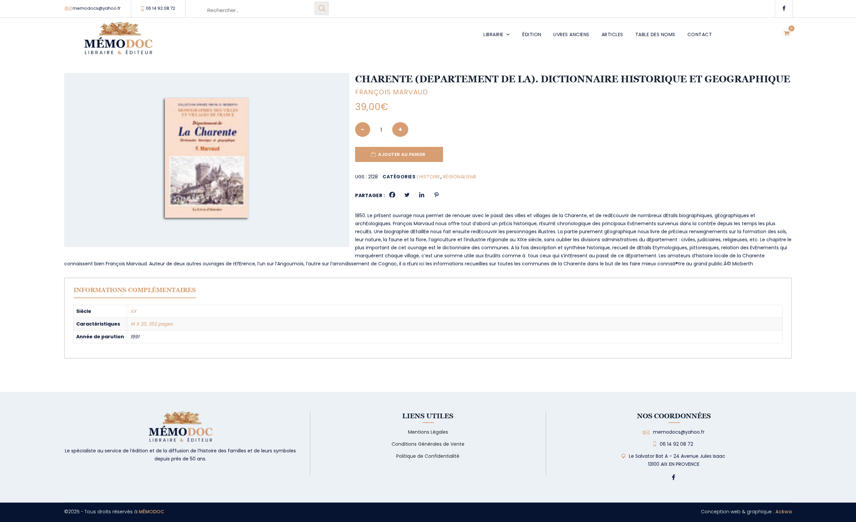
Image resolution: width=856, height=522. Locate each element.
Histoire (429, 176)
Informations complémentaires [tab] (135, 289)
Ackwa (783, 511)
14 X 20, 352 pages (151, 324)
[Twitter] (407, 195)
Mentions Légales (428, 432)
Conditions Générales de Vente (428, 444)
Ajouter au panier (402, 154)
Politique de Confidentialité (427, 456)
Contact (699, 34)
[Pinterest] (436, 195)
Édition (531, 34)
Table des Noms (655, 34)
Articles (612, 34)
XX (133, 311)
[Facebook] (392, 195)
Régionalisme (460, 176)
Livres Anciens (571, 34)
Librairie (494, 34)
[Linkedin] (422, 195)
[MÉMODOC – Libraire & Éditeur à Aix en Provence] (118, 42)
